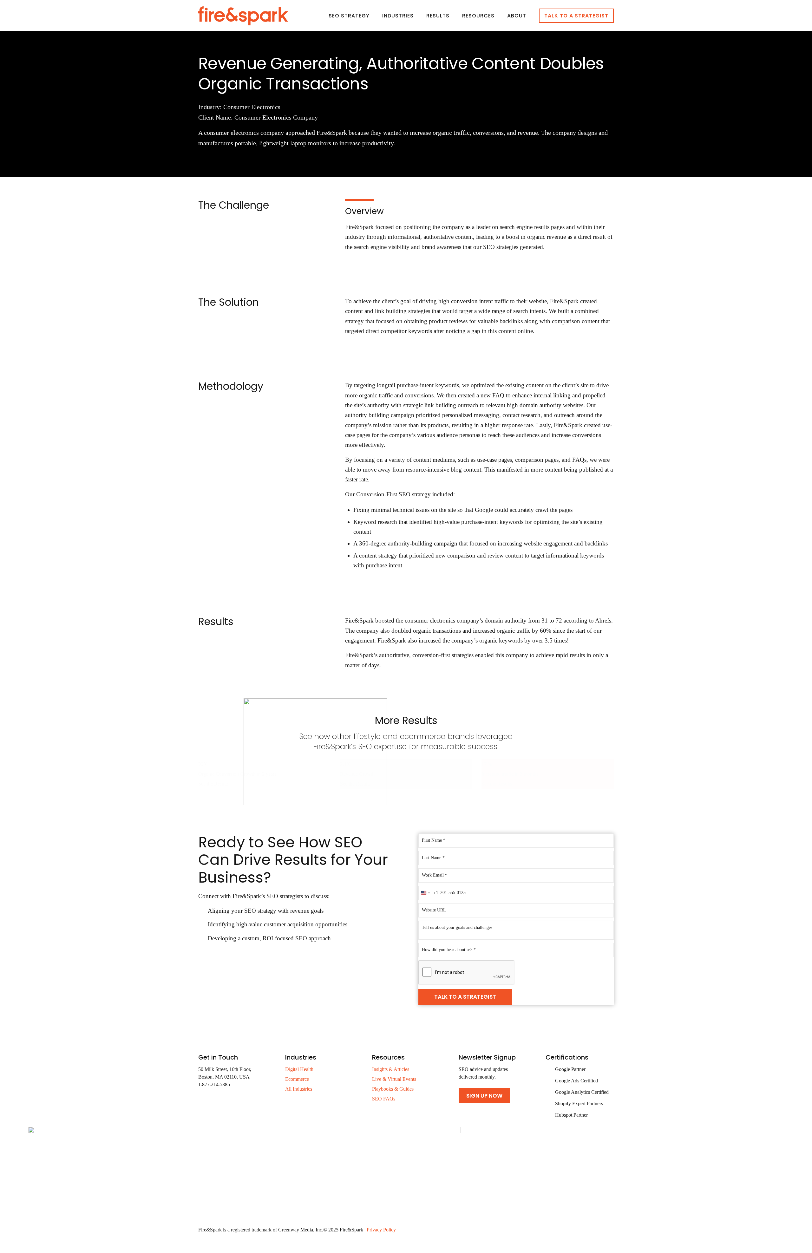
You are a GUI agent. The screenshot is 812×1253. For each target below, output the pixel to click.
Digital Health (299, 1069)
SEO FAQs (383, 1098)
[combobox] (428, 893)
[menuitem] (349, 16)
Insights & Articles (390, 1069)
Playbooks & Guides (393, 1089)
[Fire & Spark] (243, 16)
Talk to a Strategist (465, 997)
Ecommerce (297, 1079)
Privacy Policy (381, 1229)
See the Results (213, 783)
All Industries (298, 1089)
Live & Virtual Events (394, 1079)
